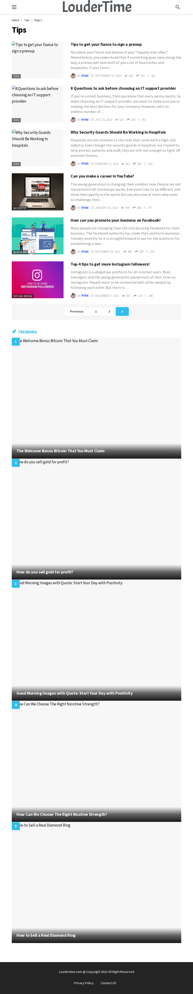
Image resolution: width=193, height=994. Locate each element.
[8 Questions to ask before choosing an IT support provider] (38, 103)
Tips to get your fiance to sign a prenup (106, 44)
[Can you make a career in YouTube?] (38, 191)
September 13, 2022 (108, 76)
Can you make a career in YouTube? (102, 176)
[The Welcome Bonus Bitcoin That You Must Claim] (96, 398)
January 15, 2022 (106, 208)
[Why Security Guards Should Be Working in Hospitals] (38, 147)
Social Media (22, 296)
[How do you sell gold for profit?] (96, 519)
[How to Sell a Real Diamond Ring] (96, 882)
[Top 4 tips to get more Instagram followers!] (38, 279)
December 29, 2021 (107, 252)
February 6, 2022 (106, 164)
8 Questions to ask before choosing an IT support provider (123, 88)
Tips (16, 76)
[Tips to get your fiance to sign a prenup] (38, 60)
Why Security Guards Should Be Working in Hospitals (118, 132)
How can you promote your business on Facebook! (115, 220)
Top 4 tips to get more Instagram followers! (110, 264)
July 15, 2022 (103, 120)
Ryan (84, 76)
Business (19, 208)
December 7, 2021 (107, 296)
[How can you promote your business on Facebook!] (38, 235)
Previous (77, 311)
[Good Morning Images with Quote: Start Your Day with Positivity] (96, 640)
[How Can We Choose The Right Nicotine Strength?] (96, 761)
